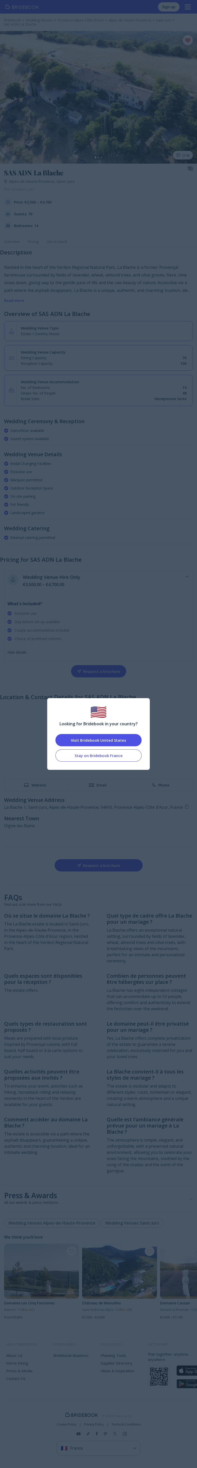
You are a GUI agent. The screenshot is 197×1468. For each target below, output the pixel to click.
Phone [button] (163, 785)
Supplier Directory (116, 1363)
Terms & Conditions (126, 1424)
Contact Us (16, 1378)
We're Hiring (17, 1363)
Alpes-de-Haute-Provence (32, 181)
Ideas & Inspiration (117, 1370)
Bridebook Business (70, 1355)
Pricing (33, 241)
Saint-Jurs (65, 181)
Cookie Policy (66, 1424)
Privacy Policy (94, 1424)
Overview (11, 241)
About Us (14, 1355)
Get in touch (57, 241)
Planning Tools (113, 1355)
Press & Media (19, 1370)
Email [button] (101, 785)
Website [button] (39, 785)
